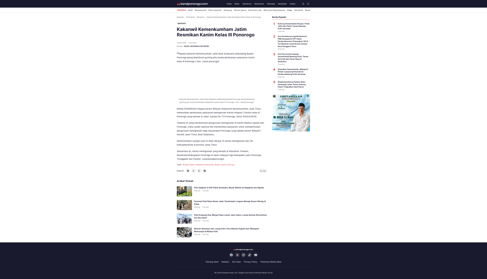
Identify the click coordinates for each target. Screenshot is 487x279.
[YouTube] (255, 255)
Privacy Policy (250, 262)
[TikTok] (249, 255)
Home (229, 4)
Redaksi (225, 262)
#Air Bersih (298, 10)
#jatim (192, 165)
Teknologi (271, 4)
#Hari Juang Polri (215, 10)
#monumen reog (254, 10)
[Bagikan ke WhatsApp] (199, 171)
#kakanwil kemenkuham (205, 165)
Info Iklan (236, 262)
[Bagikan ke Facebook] (188, 171)
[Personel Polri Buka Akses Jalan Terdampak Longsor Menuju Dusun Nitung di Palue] (184, 205)
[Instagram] (243, 255)
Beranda (180, 17)
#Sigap (289, 10)
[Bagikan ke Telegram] (204, 171)
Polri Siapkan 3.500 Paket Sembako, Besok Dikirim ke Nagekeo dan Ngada (229, 187)
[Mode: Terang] (303, 4)
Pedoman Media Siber (271, 262)
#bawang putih (200, 10)
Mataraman (259, 4)
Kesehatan (282, 4)
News (237, 4)
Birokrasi (200, 17)
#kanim (217, 165)
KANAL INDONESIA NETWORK (196, 46)
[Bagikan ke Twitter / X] (193, 171)
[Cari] (308, 4)
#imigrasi (186, 165)
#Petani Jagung (240, 10)
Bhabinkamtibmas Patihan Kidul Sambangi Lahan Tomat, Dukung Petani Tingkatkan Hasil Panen (292, 84)
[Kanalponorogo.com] (192, 4)
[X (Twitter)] (237, 255)
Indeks (292, 4)
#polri (190, 10)
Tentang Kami (212, 262)
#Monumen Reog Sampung (274, 10)
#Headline (309, 10)
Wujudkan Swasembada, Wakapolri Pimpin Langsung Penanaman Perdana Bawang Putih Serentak (293, 71)
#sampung (228, 10)
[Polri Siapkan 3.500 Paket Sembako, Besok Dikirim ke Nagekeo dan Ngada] (184, 191)
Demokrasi (246, 4)
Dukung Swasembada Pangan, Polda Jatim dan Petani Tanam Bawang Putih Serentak (293, 26)
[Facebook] (231, 255)
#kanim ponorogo (227, 165)
